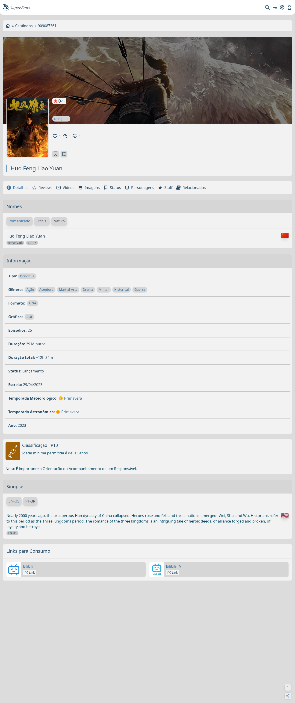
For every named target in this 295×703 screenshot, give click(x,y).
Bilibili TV (173, 566)
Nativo (59, 221)
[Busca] (267, 7)
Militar (104, 289)
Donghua (61, 118)
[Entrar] (289, 7)
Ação (30, 289)
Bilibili (28, 566)
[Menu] (274, 7)
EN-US (14, 501)
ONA (32, 303)
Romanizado (19, 221)
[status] (55, 154)
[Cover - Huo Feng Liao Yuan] (27, 127)
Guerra (139, 289)
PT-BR (30, 501)
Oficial (41, 221)
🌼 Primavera (70, 398)
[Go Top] (287, 687)
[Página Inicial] (8, 25)
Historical (121, 289)
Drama (88, 289)
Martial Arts (68, 289)
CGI (29, 316)
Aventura (46, 289)
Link (32, 572)
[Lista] (64, 154)
